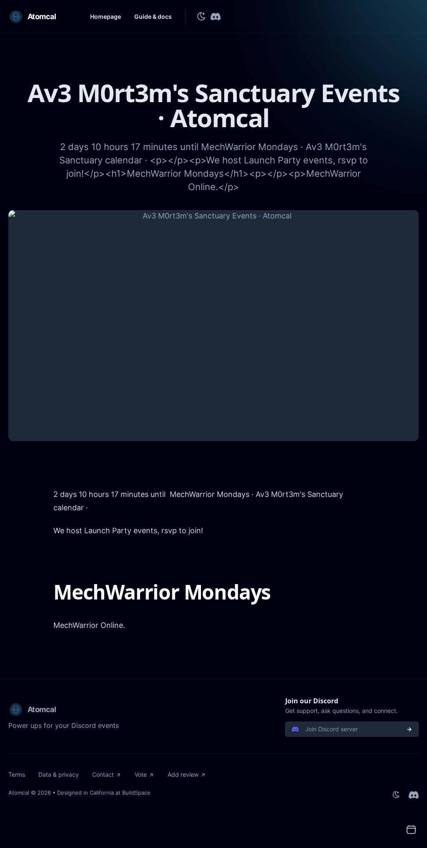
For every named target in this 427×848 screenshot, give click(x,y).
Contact (103, 774)
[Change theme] (201, 16)
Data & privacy (58, 774)
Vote (141, 774)
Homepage (105, 16)
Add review (183, 774)
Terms (16, 774)
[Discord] (216, 17)
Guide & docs (153, 16)
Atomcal (18, 792)
